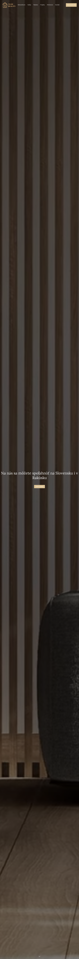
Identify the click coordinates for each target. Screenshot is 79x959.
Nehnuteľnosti (21, 5)
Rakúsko (35, 5)
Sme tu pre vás (71, 5)
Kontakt (57, 5)
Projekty (42, 5)
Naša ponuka (39, 486)
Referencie (50, 5)
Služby (29, 5)
